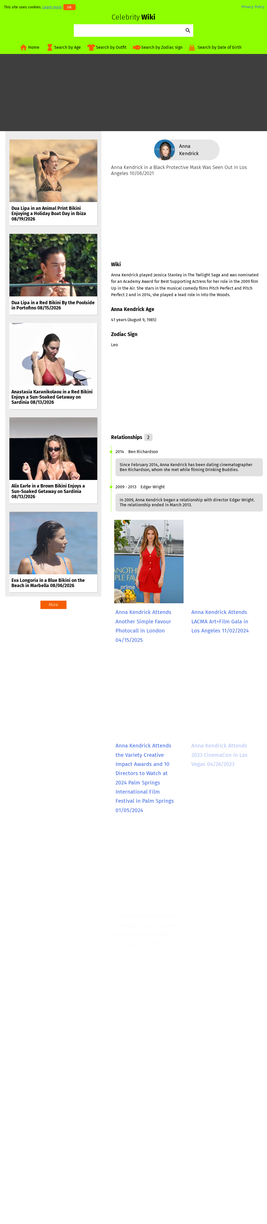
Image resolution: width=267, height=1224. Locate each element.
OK (69, 7)
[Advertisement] (133, 94)
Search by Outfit (111, 47)
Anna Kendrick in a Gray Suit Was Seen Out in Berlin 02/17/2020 (220, 1058)
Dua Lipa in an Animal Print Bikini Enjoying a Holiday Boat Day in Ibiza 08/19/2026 (48, 214)
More (53, 604)
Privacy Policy (252, 7)
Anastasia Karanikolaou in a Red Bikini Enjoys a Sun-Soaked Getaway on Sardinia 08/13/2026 (52, 397)
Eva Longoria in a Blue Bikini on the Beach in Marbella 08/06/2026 (48, 583)
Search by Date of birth (219, 47)
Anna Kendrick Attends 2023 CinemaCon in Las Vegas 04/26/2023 (219, 755)
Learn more (52, 7)
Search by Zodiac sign (162, 47)
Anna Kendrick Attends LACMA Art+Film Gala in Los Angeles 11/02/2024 (220, 621)
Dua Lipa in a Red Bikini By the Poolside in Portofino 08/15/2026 (53, 305)
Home (33, 47)
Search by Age (67, 47)
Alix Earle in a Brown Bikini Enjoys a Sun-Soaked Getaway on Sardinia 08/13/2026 (48, 491)
